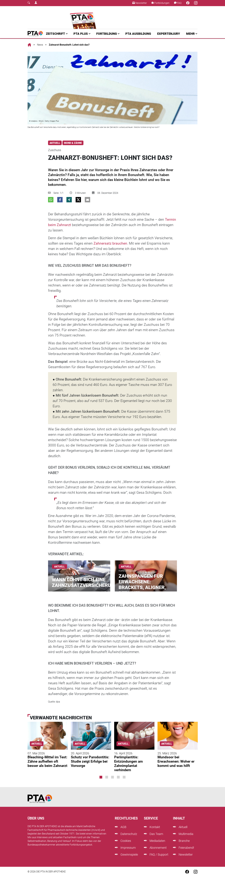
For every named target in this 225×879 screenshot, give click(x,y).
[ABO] (84, 17)
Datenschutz (128, 834)
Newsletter (141, 3)
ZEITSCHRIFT (55, 33)
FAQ (179, 3)
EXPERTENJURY (168, 33)
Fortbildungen (161, 3)
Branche (184, 841)
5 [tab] (124, 777)
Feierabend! (186, 847)
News (40, 44)
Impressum (128, 847)
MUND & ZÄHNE (73, 142)
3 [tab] (112, 777)
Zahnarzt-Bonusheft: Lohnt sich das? (69, 44)
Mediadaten (157, 841)
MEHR (190, 33)
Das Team (156, 834)
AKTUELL (55, 142)
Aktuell (182, 827)
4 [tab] (118, 777)
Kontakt (154, 827)
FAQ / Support (158, 854)
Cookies (125, 841)
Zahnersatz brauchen (110, 243)
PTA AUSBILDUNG (138, 33)
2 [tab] (106, 777)
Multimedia (185, 834)
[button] (50, 199)
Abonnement (158, 847)
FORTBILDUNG (106, 33)
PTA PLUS (80, 33)
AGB (123, 827)
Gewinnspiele (129, 854)
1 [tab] (100, 777)
